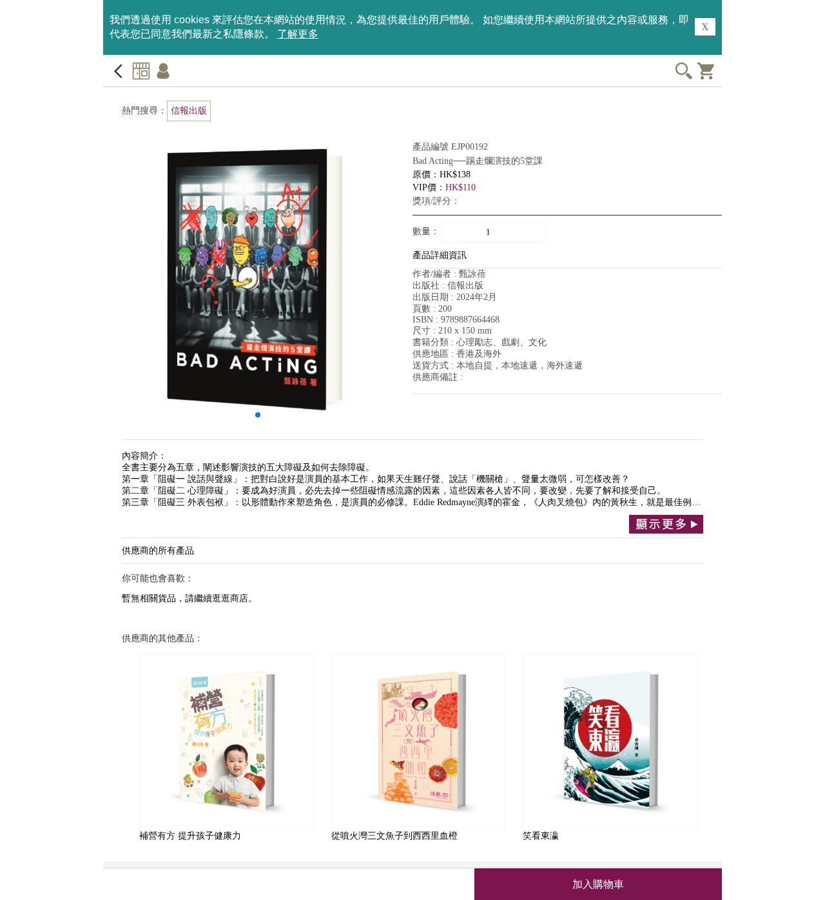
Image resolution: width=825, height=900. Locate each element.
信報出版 (189, 110)
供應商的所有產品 (158, 550)
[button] (257, 414)
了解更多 (297, 33)
